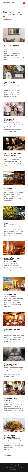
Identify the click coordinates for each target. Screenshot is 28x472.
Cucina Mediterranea (10, 224)
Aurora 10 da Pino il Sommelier (11, 259)
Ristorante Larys (10, 364)
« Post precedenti (7, 455)
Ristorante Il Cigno (11, 188)
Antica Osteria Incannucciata (9, 436)
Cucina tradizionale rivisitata (12, 438)
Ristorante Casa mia (12, 329)
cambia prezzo (7, 19)
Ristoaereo (8, 223)
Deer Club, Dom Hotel (12, 154)
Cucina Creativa (8, 83)
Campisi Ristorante (11, 45)
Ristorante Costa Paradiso (10, 400)
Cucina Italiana (8, 330)
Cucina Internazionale (10, 155)
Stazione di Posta (10, 82)
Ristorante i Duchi (11, 294)
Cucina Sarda (8, 402)
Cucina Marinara (8, 47)
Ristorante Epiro (10, 119)
